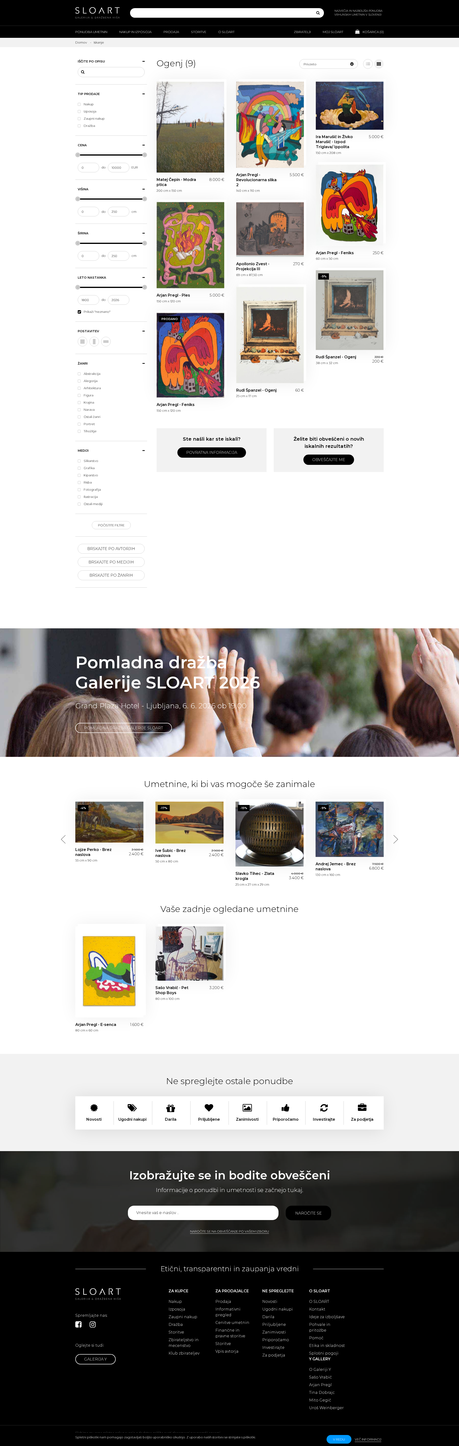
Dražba (176, 1324)
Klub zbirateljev (184, 1353)
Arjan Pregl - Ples (190, 245)
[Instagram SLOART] (93, 1324)
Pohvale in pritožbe (319, 1327)
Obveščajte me (328, 459)
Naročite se (308, 1213)
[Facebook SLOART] (78, 1324)
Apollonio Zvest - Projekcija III (270, 229)
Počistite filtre (111, 525)
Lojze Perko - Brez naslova (109, 822)
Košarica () (373, 32)
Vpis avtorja (227, 1351)
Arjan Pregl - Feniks (349, 205)
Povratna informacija (211, 452)
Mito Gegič (320, 1400)
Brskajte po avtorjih (111, 548)
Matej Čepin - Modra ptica (190, 127)
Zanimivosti (274, 1332)
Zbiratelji (302, 32)
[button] (328, 64)
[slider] (77, 154)
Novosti (269, 1301)
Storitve (198, 32)
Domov (81, 42)
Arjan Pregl (320, 1385)
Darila (268, 1317)
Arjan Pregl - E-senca (109, 971)
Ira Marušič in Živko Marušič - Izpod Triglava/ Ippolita (349, 106)
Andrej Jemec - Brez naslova (350, 829)
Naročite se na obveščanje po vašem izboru (229, 1231)
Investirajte (273, 1347)
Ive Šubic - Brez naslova (189, 823)
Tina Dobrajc (322, 1392)
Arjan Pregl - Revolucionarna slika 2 (270, 125)
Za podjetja (273, 1355)
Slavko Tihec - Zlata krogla (269, 834)
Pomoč (316, 1338)
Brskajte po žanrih (111, 575)
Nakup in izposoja (135, 32)
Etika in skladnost (327, 1345)
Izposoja (177, 1309)
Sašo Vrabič (320, 1377)
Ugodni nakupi (277, 1309)
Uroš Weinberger (326, 1408)
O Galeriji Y (320, 1369)
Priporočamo (275, 1340)
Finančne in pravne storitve (230, 1333)
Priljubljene (274, 1324)
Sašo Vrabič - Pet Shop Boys (189, 953)
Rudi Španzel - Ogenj (349, 310)
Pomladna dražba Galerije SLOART (123, 728)
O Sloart (226, 32)
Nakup (175, 1301)
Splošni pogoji (324, 1353)
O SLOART (319, 1301)
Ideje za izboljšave (327, 1317)
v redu (339, 1439)
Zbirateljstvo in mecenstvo (184, 1343)
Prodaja (171, 32)
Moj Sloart (333, 32)
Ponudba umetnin (91, 32)
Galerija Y (95, 1359)
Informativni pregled (227, 1312)
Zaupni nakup (183, 1317)
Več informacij (368, 1439)
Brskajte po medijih (111, 562)
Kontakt (317, 1309)
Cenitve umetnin (232, 1322)
